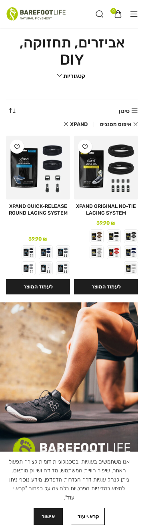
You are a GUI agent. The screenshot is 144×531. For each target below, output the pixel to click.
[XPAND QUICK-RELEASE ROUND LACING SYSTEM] (38, 167)
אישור (48, 516)
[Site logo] (36, 13)
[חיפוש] (100, 14)
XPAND (79, 124)
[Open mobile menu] (134, 14)
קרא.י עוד (87, 516)
